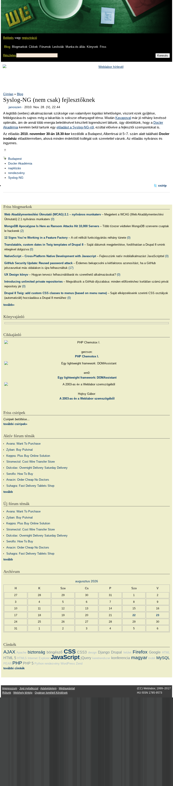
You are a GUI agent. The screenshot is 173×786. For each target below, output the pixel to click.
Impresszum (9, 688)
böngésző (54, 652)
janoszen (15, 107)
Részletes (9, 55)
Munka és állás (75, 46)
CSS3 (82, 652)
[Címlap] (18, 12)
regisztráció (29, 37)
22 (134, 615)
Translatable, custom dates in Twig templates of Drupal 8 (43, 244)
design (92, 652)
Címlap (8, 94)
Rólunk (6, 692)
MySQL (163, 658)
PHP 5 (28, 663)
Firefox (140, 651)
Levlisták (58, 46)
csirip (162, 185)
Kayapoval (123, 118)
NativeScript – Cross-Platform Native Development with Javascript (50, 256)
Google (155, 652)
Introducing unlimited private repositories (33, 281)
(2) (22, 231)
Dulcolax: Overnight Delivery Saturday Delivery (37, 467)
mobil (151, 658)
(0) (52, 219)
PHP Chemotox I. (87, 356)
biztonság (36, 652)
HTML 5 (9, 658)
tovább (8, 492)
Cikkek (33, 46)
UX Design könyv (16, 274)
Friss (103, 46)
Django (104, 652)
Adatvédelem (48, 688)
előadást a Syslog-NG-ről (75, 127)
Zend (79, 663)
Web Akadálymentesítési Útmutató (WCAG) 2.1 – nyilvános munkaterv (52, 214)
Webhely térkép (22, 692)
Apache (21, 652)
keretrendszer (101, 658)
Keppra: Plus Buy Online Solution (28, 455)
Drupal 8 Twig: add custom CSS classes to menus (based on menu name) (55, 293)
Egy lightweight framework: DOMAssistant (87, 377)
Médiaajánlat (67, 688)
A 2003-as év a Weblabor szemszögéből (87, 398)
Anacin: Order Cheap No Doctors (27, 479)
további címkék (14, 668)
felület (127, 652)
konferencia (120, 658)
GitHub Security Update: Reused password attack (38, 263)
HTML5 (22, 658)
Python (39, 663)
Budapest (15, 158)
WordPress (68, 663)
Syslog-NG (15, 177)
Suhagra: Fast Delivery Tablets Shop (30, 485)
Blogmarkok (19, 46)
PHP (17, 662)
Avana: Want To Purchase (23, 443)
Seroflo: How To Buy (19, 473)
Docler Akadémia (20, 163)
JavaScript (65, 657)
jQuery (86, 658)
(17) (70, 268)
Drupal (116, 652)
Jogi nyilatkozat (28, 688)
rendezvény (16, 173)
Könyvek (92, 46)
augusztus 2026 (86, 581)
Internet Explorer (39, 658)
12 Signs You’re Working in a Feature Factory (36, 237)
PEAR (7, 663)
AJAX (9, 651)
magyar (139, 657)
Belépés (8, 37)
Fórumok (45, 46)
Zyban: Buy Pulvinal (19, 449)
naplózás (14, 168)
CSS (70, 651)
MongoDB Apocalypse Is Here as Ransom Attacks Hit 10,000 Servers (51, 226)
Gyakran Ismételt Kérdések (51, 692)
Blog (7, 46)
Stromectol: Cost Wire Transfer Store (30, 461)
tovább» (8, 304)
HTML (166, 652)
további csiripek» (15, 424)
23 (157, 615)
